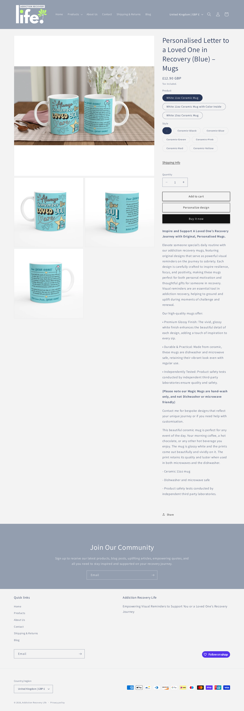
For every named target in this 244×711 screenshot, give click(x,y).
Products (19, 613)
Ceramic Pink (207, 140)
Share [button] (170, 514)
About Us (19, 620)
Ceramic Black (189, 131)
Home (17, 606)
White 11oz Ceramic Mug (182, 97)
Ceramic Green (178, 140)
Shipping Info (171, 162)
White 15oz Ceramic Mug (182, 115)
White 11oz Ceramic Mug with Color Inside (194, 106)
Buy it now (196, 219)
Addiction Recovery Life (34, 702)
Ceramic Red (177, 149)
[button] (74, 14)
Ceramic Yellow (205, 149)
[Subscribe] (153, 575)
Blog (17, 640)
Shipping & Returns (26, 633)
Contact (19, 626)
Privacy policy (57, 702)
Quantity (167, 174)
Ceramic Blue (217, 131)
